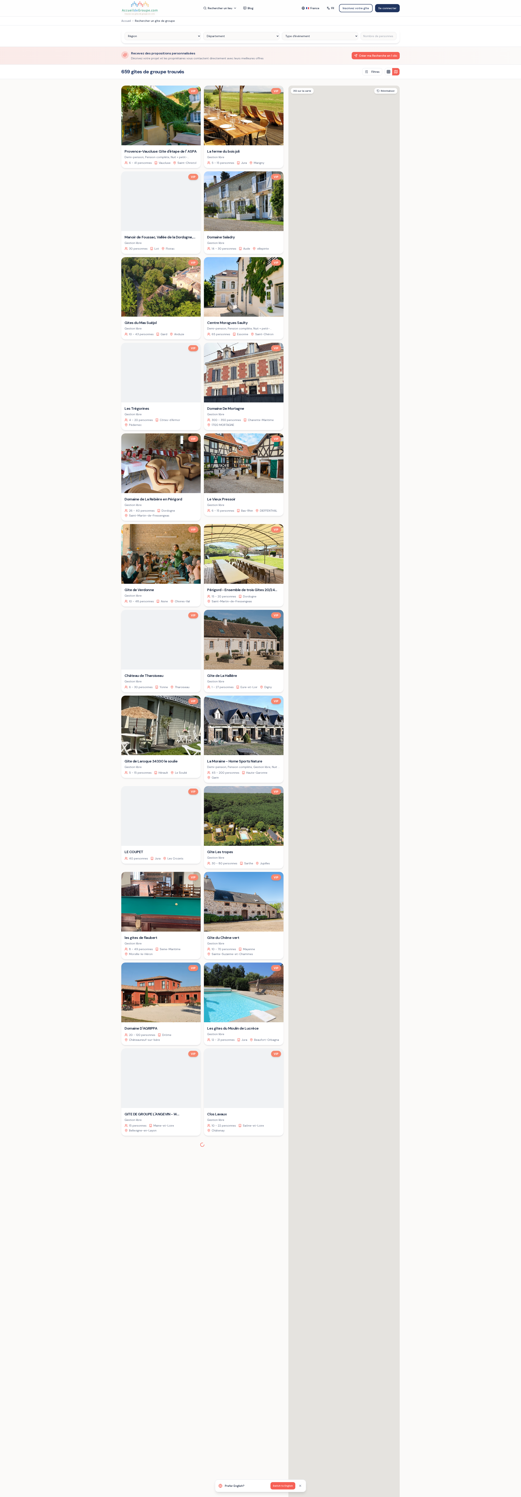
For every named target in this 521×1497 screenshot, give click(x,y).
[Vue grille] (388, 71)
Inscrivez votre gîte (356, 8)
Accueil (126, 21)
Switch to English (283, 1485)
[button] (375, 854)
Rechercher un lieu (220, 8)
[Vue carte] (396, 71)
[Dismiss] (300, 1485)
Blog (250, 8)
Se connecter (387, 8)
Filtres (375, 72)
